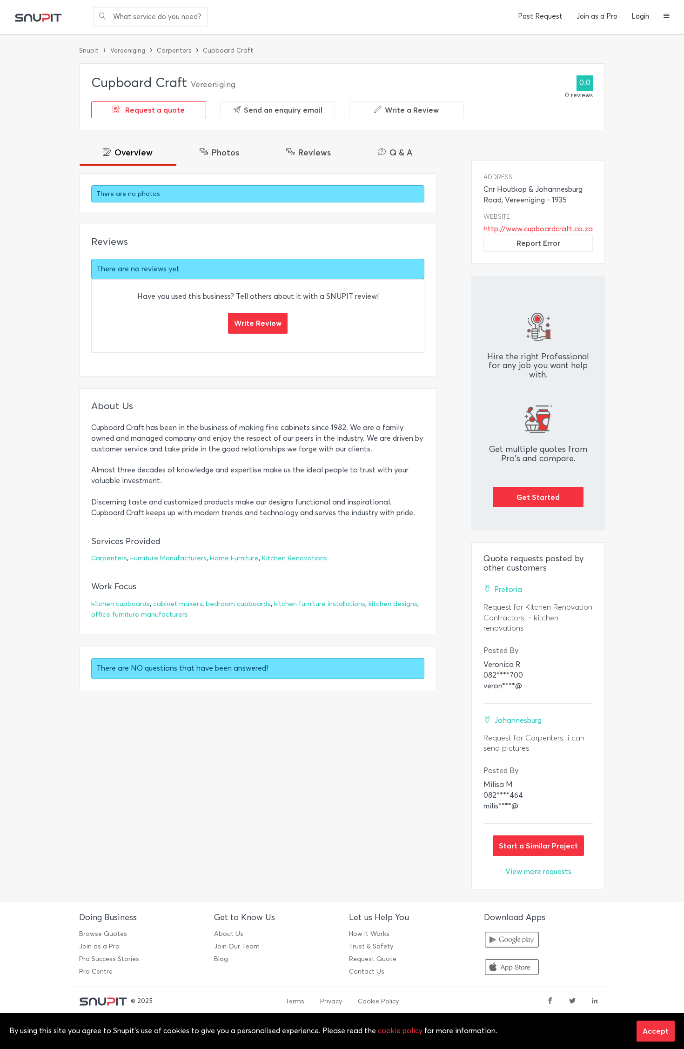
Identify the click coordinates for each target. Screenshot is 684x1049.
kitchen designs (393, 604)
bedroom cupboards (238, 604)
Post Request (540, 16)
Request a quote (154, 109)
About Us (228, 934)
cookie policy (400, 1030)
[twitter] (572, 1001)
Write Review (258, 323)
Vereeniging (127, 50)
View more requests (538, 871)
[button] (666, 17)
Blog (221, 959)
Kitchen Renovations (294, 558)
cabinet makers (177, 604)
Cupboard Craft (228, 50)
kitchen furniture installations (319, 604)
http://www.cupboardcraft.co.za (538, 228)
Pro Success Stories (109, 959)
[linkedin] (594, 1001)
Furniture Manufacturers (168, 558)
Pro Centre (96, 971)
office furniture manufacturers (139, 615)
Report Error (538, 243)
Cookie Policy (378, 1001)
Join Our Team (237, 946)
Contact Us (366, 971)
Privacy (331, 1001)
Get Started (538, 497)
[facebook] (550, 1001)
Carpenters (174, 50)
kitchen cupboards (120, 604)
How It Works (369, 934)
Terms (294, 1001)
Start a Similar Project (538, 845)
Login (640, 16)
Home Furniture (234, 558)
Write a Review (412, 109)
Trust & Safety (371, 946)
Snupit (89, 50)
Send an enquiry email (283, 109)
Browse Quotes (103, 934)
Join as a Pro (597, 16)
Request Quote (372, 959)
